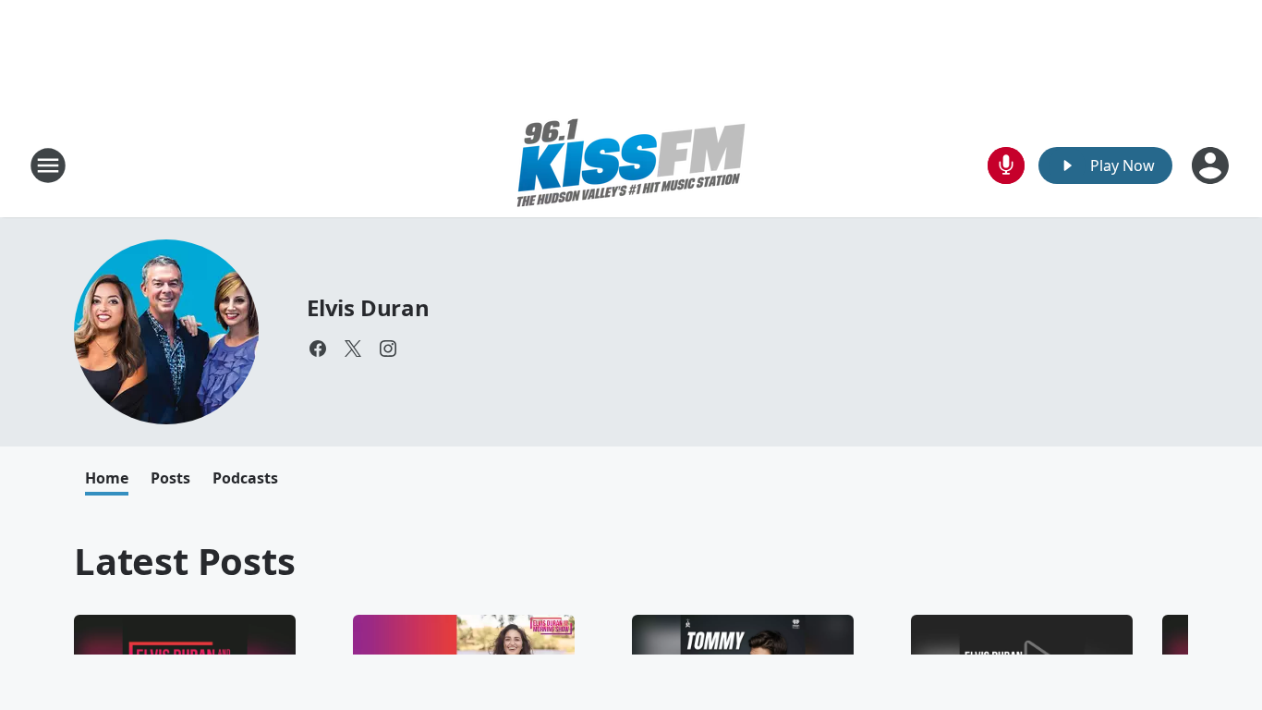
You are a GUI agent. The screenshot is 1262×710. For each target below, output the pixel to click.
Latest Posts (185, 560)
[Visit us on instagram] (388, 348)
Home (106, 478)
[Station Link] (631, 165)
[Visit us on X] (353, 348)
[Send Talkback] (1006, 165)
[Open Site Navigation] (48, 165)
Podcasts (245, 478)
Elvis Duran (368, 307)
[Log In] (1212, 165)
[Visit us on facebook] (318, 348)
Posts (170, 478)
